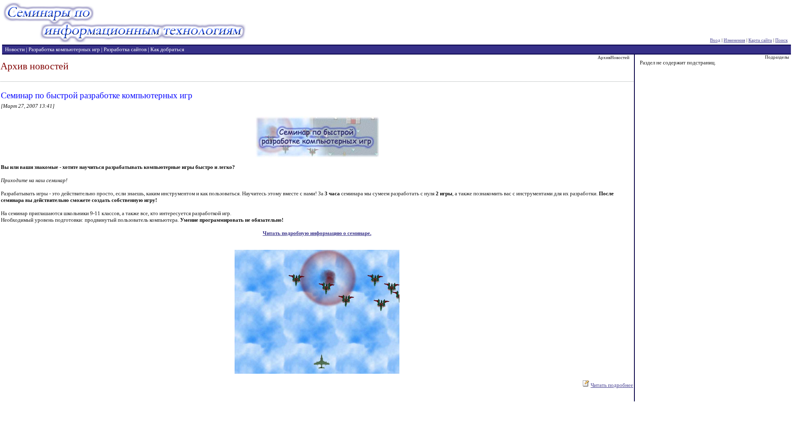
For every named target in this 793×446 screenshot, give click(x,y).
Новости (15, 49)
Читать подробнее (612, 385)
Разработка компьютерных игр (64, 49)
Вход (715, 40)
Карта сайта (760, 40)
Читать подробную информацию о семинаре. (317, 233)
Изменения (734, 40)
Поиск (781, 40)
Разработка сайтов (125, 49)
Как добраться (167, 49)
